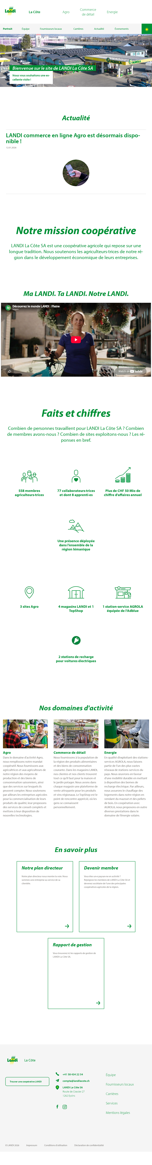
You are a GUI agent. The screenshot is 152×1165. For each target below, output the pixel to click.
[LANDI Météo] (147, 29)
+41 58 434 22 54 (73, 1074)
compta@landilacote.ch (76, 1081)
